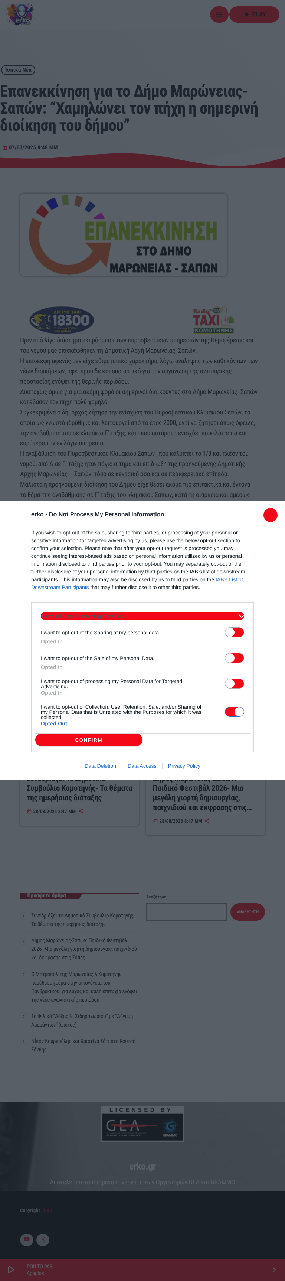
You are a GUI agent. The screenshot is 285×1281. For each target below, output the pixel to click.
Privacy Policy (184, 766)
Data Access (142, 766)
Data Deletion (100, 766)
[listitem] (142, 616)
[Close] (270, 515)
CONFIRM (89, 740)
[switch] (234, 632)
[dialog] (142, 640)
